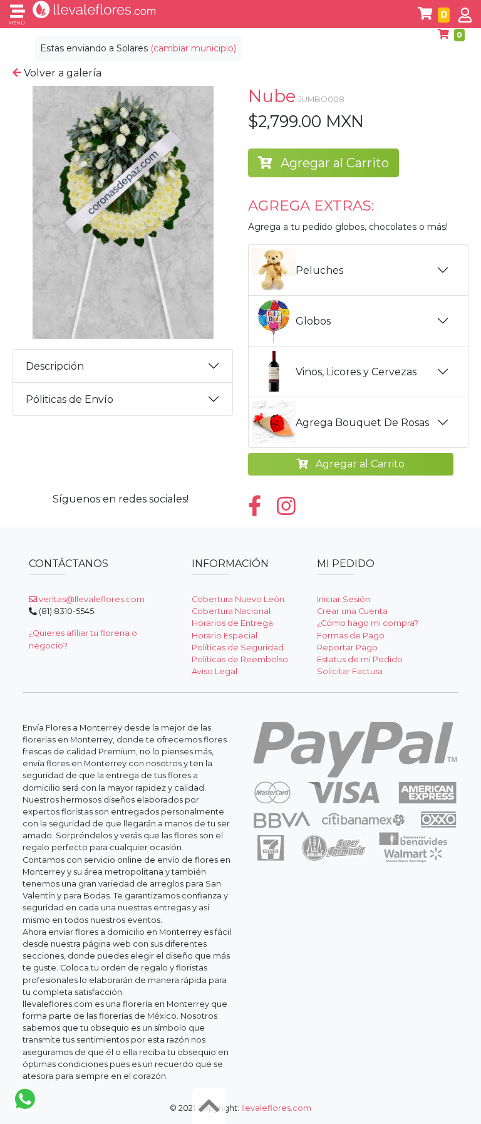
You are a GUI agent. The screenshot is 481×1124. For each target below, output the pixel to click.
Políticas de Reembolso (240, 659)
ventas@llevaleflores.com (91, 599)
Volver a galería (61, 73)
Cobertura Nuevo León (238, 599)
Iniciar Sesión (343, 599)
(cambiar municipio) (193, 48)
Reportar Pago (347, 647)
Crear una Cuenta (352, 611)
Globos (313, 321)
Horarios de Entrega (232, 623)
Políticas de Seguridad (238, 647)
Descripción (55, 366)
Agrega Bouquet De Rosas (362, 423)
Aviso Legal (214, 671)
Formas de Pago (351, 635)
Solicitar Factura (350, 671)
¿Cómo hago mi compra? (367, 623)
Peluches (319, 270)
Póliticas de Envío (69, 399)
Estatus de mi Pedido (360, 659)
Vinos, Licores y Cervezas (356, 372)
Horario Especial (224, 635)
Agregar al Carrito (333, 162)
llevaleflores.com (276, 1108)
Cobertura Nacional (231, 611)
